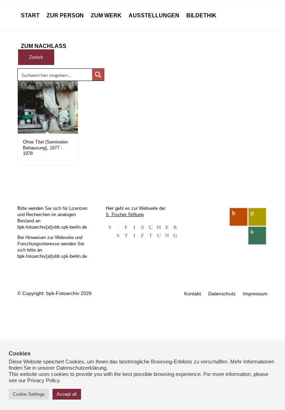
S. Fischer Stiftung (125, 214)
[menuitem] (30, 15)
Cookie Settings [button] (29, 394)
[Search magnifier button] (98, 75)
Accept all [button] (67, 394)
